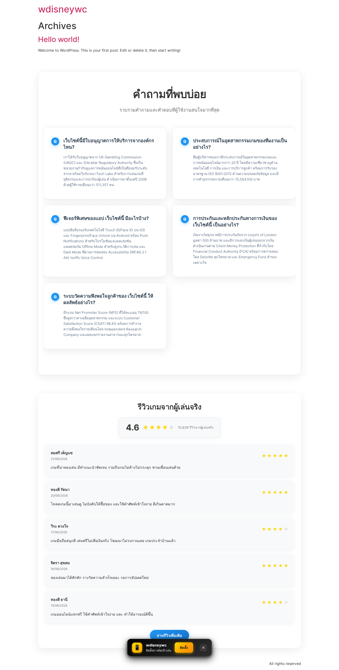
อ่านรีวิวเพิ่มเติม (169, 635)
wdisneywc (62, 9)
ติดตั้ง (184, 647)
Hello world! (58, 39)
